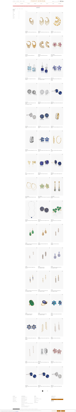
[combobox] (55, 1)
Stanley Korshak (38, 1)
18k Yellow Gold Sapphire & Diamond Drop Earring (31, 290)
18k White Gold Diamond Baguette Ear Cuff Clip (31, 150)
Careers (35, 401)
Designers (21, 3)
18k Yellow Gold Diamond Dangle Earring (43, 290)
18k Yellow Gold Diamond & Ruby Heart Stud (56, 55)
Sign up (57, 399)
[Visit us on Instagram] (53, 400)
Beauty (47, 3)
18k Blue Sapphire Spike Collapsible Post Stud (43, 220)
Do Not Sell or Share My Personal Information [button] (27, 403)
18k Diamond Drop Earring (41, 267)
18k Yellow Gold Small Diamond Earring (42, 55)
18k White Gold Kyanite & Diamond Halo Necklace (31, 220)
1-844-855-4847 (36, 402)
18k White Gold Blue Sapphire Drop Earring (56, 267)
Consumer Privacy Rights (24, 402)
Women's (28, 3)
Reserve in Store (15, 401)
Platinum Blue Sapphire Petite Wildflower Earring (44, 150)
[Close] (75, 411)
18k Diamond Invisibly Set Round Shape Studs (56, 386)
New (15, 3)
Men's (41, 3)
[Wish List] (61, 1)
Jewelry (35, 3)
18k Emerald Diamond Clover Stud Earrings (56, 220)
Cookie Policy (17, 411)
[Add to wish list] (36, 12)
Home (53, 3)
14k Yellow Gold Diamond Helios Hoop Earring (56, 150)
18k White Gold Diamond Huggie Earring (30, 267)
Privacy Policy (23, 401)
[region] (38, 411)
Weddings (59, 3)
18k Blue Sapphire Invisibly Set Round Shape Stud (31, 386)
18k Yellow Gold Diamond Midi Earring (29, 55)
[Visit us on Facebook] (51, 400)
